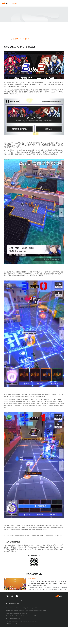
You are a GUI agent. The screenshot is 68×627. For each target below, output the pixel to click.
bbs (33, 600)
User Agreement (22, 600)
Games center (29, 600)
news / (10, 39)
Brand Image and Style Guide (13, 603)
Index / (6, 39)
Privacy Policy (14, 600)
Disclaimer (8, 600)
